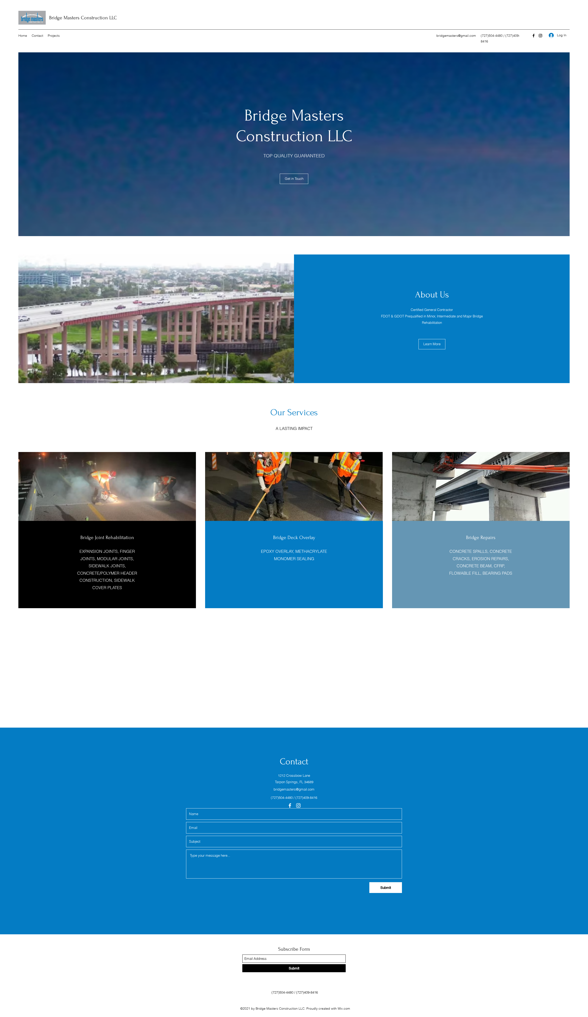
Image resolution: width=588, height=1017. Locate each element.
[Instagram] (540, 35)
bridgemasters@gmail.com (456, 36)
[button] (431, 344)
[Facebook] (533, 35)
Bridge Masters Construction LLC (83, 17)
